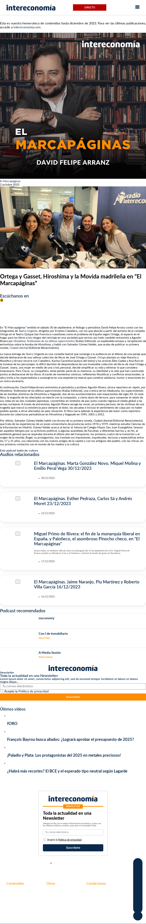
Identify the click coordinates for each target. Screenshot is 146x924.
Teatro (29, 354)
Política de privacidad (34, 691)
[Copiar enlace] (138, 900)
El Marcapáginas (10, 181)
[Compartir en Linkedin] (138, 878)
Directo (89, 7)
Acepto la (26, 691)
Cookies (51, 909)
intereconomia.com (27, 27)
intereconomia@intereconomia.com (108, 893)
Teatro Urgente (28, 331)
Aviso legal (52, 897)
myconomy (13, 891)
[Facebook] (105, 866)
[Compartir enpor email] (138, 892)
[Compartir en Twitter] (138, 871)
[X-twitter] (94, 866)
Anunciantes (14, 897)
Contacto (52, 891)
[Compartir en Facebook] (138, 863)
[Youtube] (115, 866)
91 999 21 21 (94, 898)
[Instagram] (126, 866)
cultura (33, 450)
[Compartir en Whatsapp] (138, 885)
